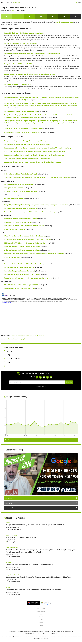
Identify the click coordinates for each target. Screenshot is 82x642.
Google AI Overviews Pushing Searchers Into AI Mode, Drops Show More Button (35, 525)
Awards (41, 614)
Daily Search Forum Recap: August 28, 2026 (21, 537)
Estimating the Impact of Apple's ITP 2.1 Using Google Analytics (25, 264)
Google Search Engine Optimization (15, 575)
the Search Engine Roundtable (24, 631)
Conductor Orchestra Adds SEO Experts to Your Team (22, 246)
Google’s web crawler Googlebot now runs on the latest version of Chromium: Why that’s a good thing (37, 148)
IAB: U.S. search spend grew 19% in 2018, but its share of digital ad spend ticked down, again (34, 151)
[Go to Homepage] (11, 2)
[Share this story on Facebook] (6, 16)
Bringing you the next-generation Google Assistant (21, 218)
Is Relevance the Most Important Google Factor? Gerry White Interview (27, 239)
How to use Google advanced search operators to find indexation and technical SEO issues (34, 253)
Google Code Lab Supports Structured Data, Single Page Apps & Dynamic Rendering (32, 53)
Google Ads (9, 562)
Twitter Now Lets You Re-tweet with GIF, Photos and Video (23, 129)
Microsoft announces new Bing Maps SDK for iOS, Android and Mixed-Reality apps (31, 212)
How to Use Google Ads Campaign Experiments (19, 271)
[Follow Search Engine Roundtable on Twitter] (40, 377)
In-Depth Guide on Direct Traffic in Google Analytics (21, 174)
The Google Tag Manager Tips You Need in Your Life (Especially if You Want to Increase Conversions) (37, 177)
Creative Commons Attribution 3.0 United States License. (45, 636)
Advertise (41, 622)
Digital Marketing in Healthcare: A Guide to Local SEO (22, 250)
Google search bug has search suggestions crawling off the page (25, 141)
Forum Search (41, 611)
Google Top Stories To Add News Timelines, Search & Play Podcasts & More (29, 74)
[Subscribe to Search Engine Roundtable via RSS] (51, 377)
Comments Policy (41, 619)
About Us (41, 617)
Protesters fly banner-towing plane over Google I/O (21, 191)
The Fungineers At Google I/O (16, 339)
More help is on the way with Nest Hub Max (18, 222)
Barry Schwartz (21, 10)
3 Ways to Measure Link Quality (14, 198)
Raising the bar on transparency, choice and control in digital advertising (28, 278)
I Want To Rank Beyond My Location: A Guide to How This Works (25, 236)
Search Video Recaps (12, 547)
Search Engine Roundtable (64, 22)
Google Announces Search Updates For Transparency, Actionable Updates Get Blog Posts (38, 577)
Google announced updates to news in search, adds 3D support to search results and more (34, 155)
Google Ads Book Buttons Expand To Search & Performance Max (29, 565)
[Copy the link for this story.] (75, 16)
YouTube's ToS (44, 638)
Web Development (46, 633)
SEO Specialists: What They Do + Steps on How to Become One (24, 243)
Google (8, 522)
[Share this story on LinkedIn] (41, 16)
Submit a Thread (41, 608)
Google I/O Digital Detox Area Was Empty (17, 84)
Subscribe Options (41, 386)
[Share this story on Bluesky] (52, 16)
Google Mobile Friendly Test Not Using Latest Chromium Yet (24, 33)
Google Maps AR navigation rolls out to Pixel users (21, 208)
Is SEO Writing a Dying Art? (13, 257)
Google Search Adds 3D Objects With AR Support (20, 64)
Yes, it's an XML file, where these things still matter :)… (22, 132)
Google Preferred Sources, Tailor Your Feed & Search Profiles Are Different (33, 590)
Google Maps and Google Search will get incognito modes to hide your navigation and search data (36, 205)
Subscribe (69, 382)
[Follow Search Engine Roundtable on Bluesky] (44, 377)
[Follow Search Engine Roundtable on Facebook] (37, 377)
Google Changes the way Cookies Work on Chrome (21, 111)
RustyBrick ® (36, 633)
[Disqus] (41, 313)
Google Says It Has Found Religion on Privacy (19, 184)
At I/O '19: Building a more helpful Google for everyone (22, 285)
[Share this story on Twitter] (18, 16)
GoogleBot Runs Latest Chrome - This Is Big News (20, 43)
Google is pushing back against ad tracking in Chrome (22, 274)
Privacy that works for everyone (14, 188)
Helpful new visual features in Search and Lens (19, 288)
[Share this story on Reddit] (29, 16)
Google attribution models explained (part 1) (19, 267)
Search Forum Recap (12, 12)
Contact (41, 625)
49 (8, 529)
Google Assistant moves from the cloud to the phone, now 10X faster (27, 144)
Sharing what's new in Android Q (14, 229)
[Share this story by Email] (64, 16)
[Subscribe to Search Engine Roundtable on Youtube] (47, 377)
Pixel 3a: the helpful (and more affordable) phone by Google (24, 226)
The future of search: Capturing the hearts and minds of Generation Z (27, 158)
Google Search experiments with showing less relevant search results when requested (32, 162)
